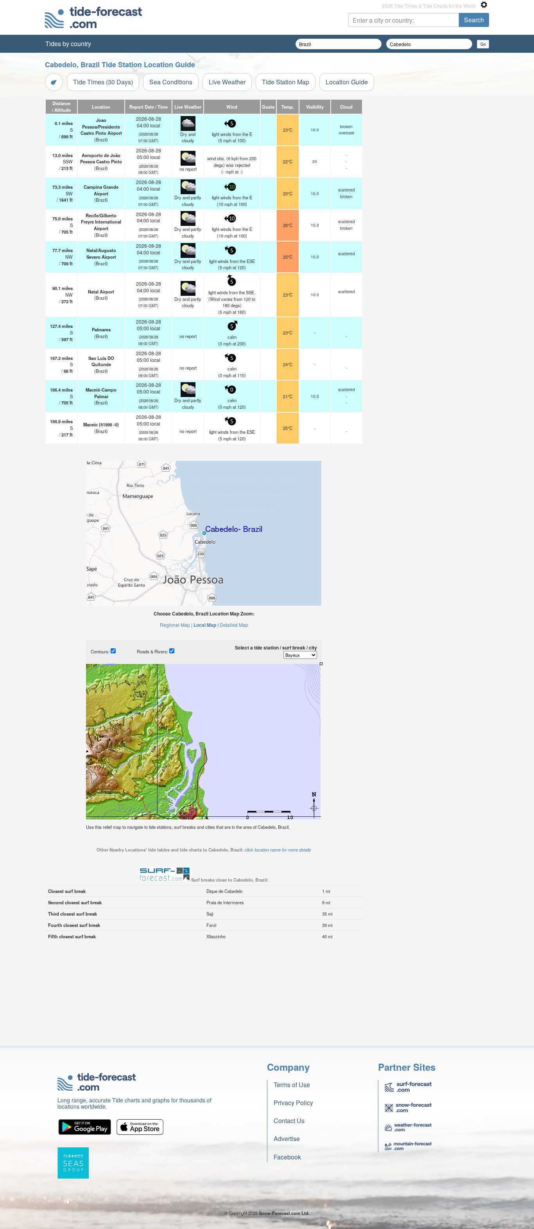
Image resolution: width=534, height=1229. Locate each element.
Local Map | (206, 624)
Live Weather (227, 81)
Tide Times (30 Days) (103, 81)
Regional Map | (176, 624)
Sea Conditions (170, 81)
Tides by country (68, 43)
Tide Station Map (285, 81)
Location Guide (347, 81)
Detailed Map (234, 624)
